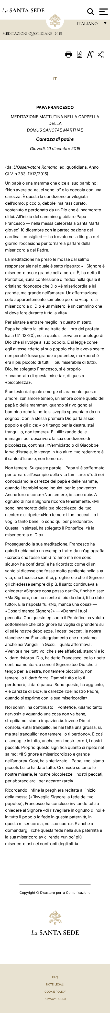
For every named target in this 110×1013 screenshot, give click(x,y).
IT (55, 78)
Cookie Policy (55, 991)
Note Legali (55, 984)
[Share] (101, 55)
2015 (58, 33)
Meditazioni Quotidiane (28, 33)
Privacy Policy (55, 999)
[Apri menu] (103, 11)
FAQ (55, 977)
